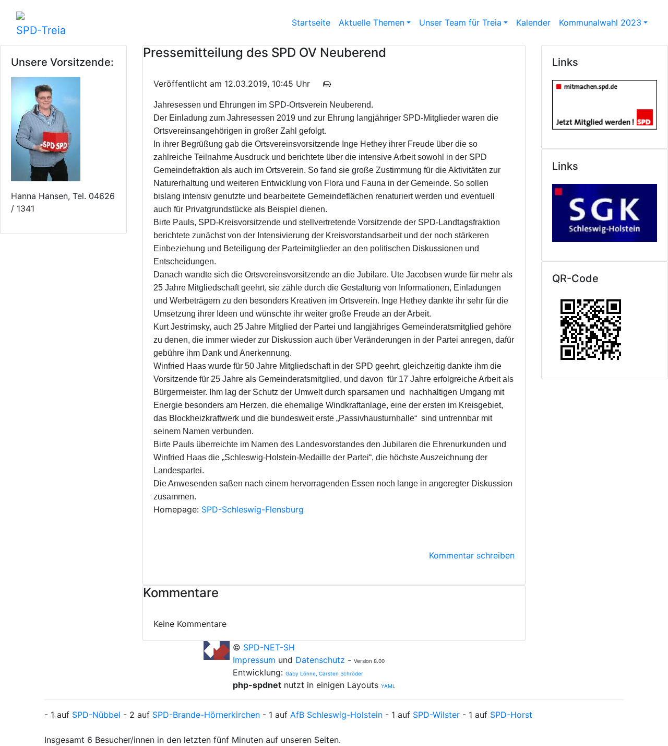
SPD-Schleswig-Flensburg (252, 509)
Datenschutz (320, 660)
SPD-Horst (511, 714)
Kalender (533, 22)
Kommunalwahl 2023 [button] (600, 22)
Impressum (255, 660)
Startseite (311, 22)
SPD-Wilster (436, 714)
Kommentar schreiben (472, 555)
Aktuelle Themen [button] (371, 22)
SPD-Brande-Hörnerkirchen (206, 714)
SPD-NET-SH (269, 647)
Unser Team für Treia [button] (460, 22)
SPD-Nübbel (96, 714)
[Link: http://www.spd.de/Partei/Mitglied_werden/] (604, 102)
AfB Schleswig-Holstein (336, 714)
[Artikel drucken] (327, 83)
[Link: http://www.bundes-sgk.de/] (604, 210)
